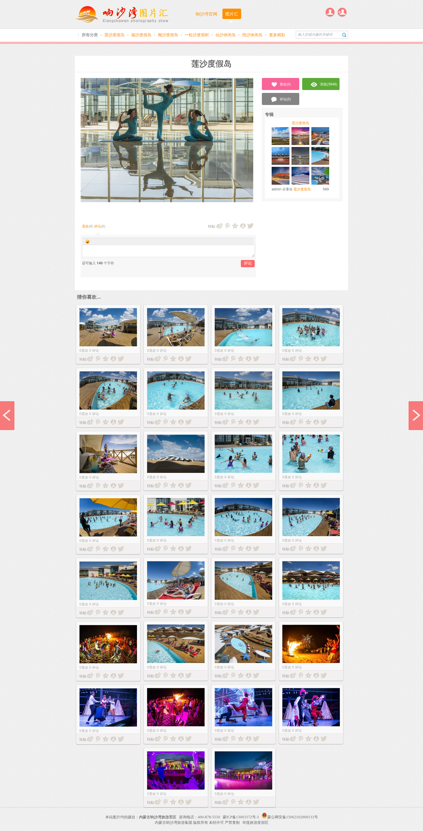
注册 (342, 12)
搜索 (344, 34)
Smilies (87, 241)
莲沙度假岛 (115, 34)
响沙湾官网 (206, 14)
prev (7, 415)
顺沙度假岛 (168, 34)
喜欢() (285, 83)
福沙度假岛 (142, 34)
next (416, 415)
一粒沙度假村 (197, 34)
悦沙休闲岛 (253, 34)
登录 (330, 12)
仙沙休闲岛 (226, 34)
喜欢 (85, 225)
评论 (97, 225)
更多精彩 (277, 34)
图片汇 (231, 14)
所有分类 (90, 34)
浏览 (328, 83)
